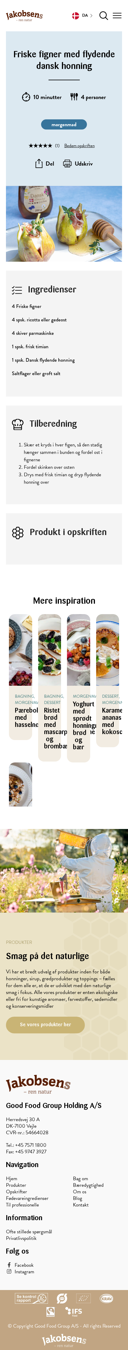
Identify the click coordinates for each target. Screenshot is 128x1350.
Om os (79, 1192)
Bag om (80, 1178)
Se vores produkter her (45, 1024)
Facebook (24, 1265)
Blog (77, 1198)
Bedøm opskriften (79, 145)
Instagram (24, 1272)
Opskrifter (16, 1192)
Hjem (11, 1178)
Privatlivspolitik (21, 1238)
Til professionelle (22, 1205)
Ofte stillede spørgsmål (29, 1232)
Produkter (16, 1185)
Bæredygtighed (88, 1185)
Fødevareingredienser (27, 1198)
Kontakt (81, 1205)
